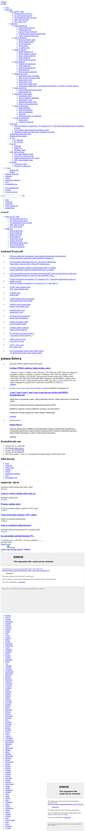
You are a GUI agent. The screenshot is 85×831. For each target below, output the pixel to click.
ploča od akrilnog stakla (27, 40)
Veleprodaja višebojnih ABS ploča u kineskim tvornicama (34, 132)
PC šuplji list (18, 140)
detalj (14, 384)
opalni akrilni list (24, 58)
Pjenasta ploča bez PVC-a (23, 14)
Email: (7, 448)
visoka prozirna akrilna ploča (29, 36)
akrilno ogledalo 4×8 (26, 52)
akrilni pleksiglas (24, 108)
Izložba (12, 172)
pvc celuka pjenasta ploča (23, 16)
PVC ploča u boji (20, 22)
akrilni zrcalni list (20, 50)
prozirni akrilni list (20, 26)
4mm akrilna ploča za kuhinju (29, 76)
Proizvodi (8, 10)
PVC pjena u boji (16, 347)
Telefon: (8, 446)
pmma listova (23, 46)
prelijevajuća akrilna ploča (28, 84)
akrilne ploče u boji (21, 74)
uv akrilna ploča (24, 48)
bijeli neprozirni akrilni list (28, 72)
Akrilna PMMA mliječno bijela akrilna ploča (30, 368)
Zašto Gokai (14, 170)
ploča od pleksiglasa (26, 110)
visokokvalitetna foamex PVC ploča (26, 158)
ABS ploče (13, 124)
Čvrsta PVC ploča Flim (22, 166)
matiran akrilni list (20, 88)
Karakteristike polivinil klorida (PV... (18, 536)
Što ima (12, 547)
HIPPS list (17, 148)
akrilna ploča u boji (25, 80)
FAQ (7, 182)
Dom (7, 8)
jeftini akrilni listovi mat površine (30, 90)
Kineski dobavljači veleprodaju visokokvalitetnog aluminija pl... (32, 258)
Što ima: (8, 450)
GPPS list (17, 146)
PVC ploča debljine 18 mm (23, 154)
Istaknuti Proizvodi (11, 174)
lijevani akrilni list (20, 38)
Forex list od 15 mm (17, 341)
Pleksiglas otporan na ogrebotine (30, 116)
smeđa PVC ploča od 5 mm (23, 156)
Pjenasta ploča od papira (18, 136)
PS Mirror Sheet (19, 150)
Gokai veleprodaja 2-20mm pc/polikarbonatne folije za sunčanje (32, 270)
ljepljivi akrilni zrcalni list (27, 54)
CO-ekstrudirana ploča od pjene (25, 18)
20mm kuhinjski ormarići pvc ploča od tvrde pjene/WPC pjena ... (32, 275)
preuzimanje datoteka (12, 180)
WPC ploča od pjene (21, 20)
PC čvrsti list (18, 142)
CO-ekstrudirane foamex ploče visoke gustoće (26, 353)
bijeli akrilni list (19, 62)
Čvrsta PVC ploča (20, 164)
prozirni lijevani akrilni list (28, 32)
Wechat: (8, 452)
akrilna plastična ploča (26, 42)
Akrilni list (13, 24)
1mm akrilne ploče (25, 96)
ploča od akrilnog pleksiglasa (29, 98)
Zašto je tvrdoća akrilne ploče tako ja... (18, 493)
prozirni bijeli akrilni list (27, 68)
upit (11, 384)
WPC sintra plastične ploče (23, 160)
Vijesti (7, 178)
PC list (12, 138)
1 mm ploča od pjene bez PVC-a (21, 335)
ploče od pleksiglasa (21, 106)
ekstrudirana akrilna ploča (23, 94)
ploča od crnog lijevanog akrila (29, 78)
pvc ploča (13, 162)
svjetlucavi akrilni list (21, 118)
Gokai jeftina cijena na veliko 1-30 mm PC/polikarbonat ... (30, 264)
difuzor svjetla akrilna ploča (28, 104)
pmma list (22, 114)
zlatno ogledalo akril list (27, 56)
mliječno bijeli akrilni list (27, 64)
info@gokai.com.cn (17, 448)
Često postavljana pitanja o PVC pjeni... (19, 515)
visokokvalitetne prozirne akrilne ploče (32, 34)
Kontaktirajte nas (11, 184)
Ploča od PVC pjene (17, 12)
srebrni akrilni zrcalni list (27, 60)
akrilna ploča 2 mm (25, 100)
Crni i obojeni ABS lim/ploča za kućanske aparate (31, 130)
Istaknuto (8, 176)
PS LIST (13, 144)
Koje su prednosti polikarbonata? (16, 525)
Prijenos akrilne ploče (10, 504)
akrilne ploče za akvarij (27, 28)
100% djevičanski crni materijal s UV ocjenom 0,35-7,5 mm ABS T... (34, 283)
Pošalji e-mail (5, 544)
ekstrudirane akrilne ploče (28, 102)
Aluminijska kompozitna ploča (20, 134)
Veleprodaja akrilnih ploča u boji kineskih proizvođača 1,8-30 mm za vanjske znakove (49, 86)
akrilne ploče (23, 120)
